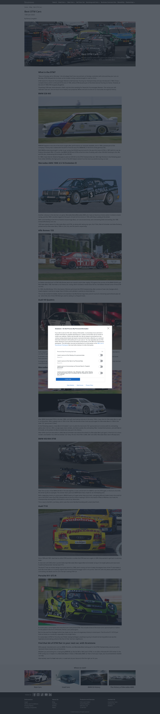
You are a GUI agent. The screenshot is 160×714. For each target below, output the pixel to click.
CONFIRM (68, 379)
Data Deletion (70, 385)
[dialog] (80, 357)
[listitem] (80, 351)
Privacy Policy (89, 385)
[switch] (100, 355)
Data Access (80, 385)
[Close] (108, 328)
